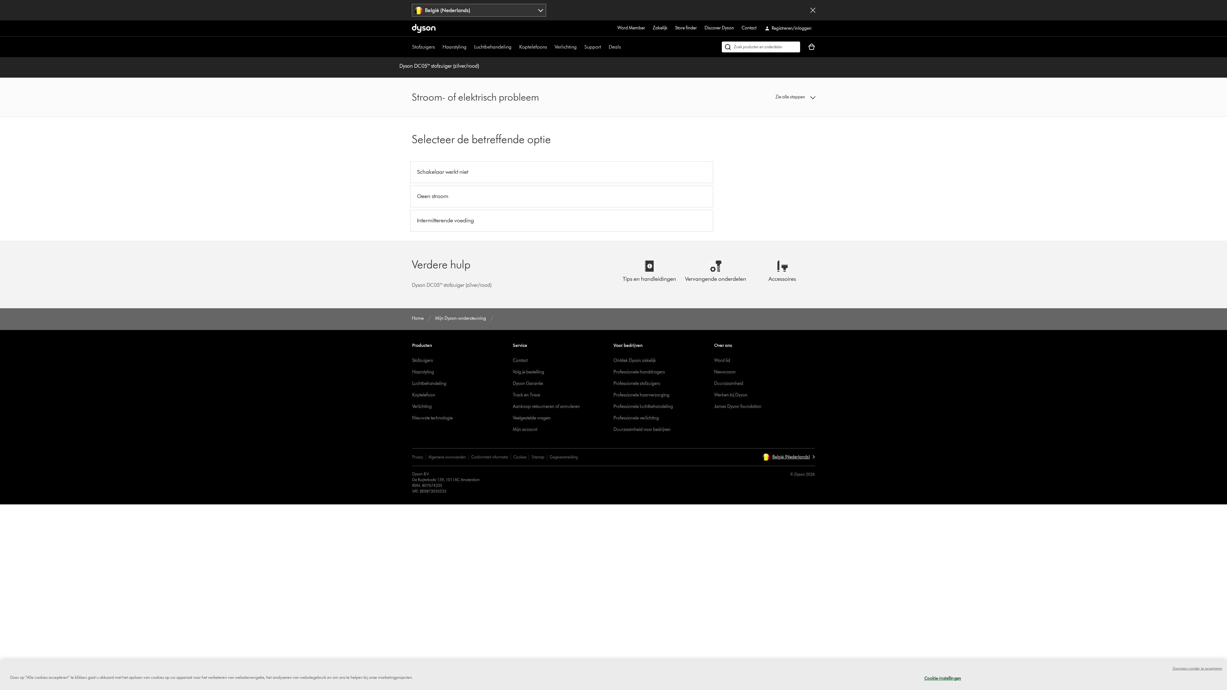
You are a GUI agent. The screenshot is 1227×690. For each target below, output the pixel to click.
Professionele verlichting (636, 418)
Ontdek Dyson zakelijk (635, 360)
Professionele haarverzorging (641, 395)
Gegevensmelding (564, 457)
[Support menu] (604, 47)
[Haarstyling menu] (470, 47)
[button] (769, 97)
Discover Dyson (719, 28)
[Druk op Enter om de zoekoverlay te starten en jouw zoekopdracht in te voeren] (761, 47)
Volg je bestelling (528, 372)
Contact (749, 28)
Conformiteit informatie (489, 457)
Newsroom (725, 372)
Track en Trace (526, 395)
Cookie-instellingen (942, 678)
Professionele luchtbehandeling (643, 406)
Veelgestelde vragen (532, 418)
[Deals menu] (624, 47)
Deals (615, 47)
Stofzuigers (423, 47)
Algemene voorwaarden (447, 457)
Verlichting (566, 47)
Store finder (686, 28)
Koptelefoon (423, 395)
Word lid (722, 360)
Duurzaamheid (728, 383)
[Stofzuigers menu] (438, 47)
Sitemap (538, 457)
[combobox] (479, 10)
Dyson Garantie (528, 383)
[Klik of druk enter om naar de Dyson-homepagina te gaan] (424, 28)
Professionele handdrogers (639, 372)
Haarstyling (455, 47)
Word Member (631, 28)
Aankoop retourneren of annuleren (546, 406)
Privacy (417, 457)
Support (592, 47)
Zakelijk (660, 28)
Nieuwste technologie (432, 418)
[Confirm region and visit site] (812, 10)
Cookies (519, 457)
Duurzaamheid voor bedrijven (642, 429)
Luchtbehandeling (493, 47)
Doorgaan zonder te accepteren (1197, 668)
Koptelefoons (533, 47)
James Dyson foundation (737, 406)
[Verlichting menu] (580, 47)
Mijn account (525, 429)
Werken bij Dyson (730, 395)
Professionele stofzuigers (637, 383)
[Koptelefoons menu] (550, 47)
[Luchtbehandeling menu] (515, 47)
